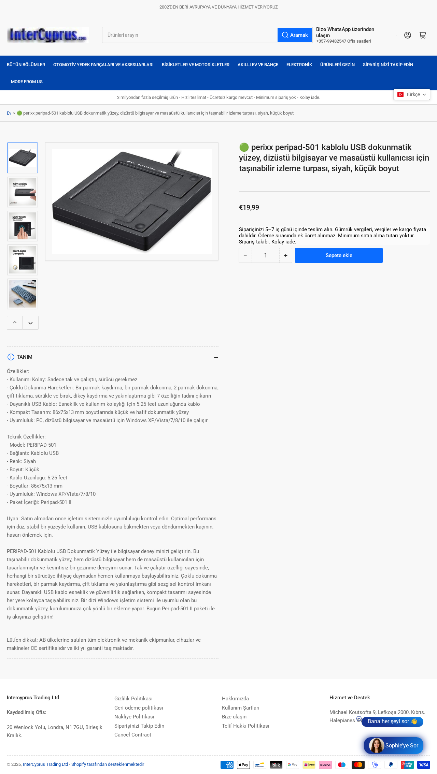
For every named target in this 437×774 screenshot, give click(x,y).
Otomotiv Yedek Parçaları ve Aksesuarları (103, 64)
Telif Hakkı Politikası (245, 726)
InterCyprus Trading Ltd (45, 764)
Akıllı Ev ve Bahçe (258, 64)
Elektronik (299, 64)
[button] (412, 94)
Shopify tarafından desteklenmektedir (107, 764)
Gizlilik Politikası (133, 699)
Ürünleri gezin (337, 64)
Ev (9, 113)
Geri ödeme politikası (138, 708)
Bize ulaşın (234, 717)
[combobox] (207, 35)
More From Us (27, 81)
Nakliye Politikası (134, 717)
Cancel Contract (132, 735)
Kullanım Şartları (240, 708)
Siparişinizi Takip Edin (388, 64)
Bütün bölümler (26, 64)
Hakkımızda (235, 699)
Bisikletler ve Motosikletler (195, 64)
